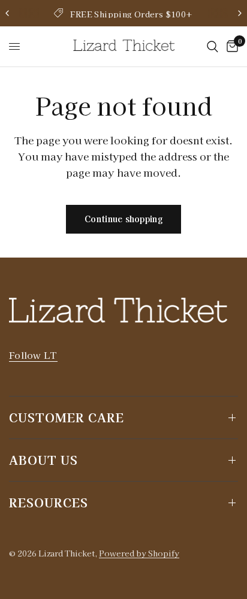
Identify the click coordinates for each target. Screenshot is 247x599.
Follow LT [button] (33, 355)
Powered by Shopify (139, 553)
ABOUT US (43, 459)
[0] (230, 46)
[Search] (212, 46)
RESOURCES (48, 502)
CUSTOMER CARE (66, 417)
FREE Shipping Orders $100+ (131, 14)
